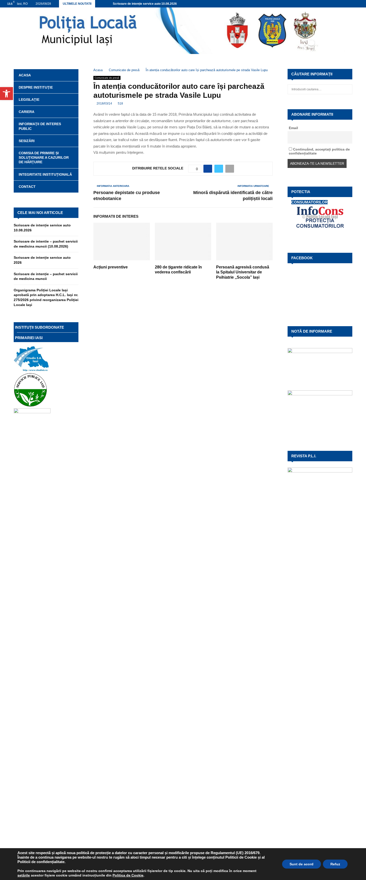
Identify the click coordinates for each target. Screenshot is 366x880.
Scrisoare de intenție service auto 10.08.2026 (145, 3)
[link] (23, 875)
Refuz (335, 864)
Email (293, 128)
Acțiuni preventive (110, 267)
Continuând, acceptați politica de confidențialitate (319, 151)
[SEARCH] (347, 89)
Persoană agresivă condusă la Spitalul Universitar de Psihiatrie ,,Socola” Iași (242, 272)
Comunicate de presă (107, 77)
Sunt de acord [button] (301, 864)
